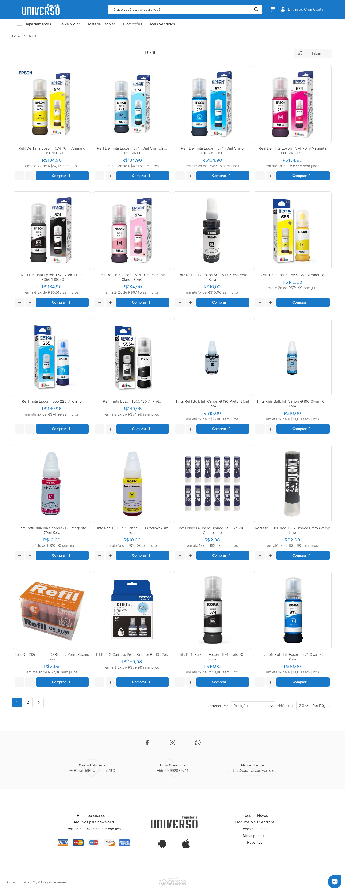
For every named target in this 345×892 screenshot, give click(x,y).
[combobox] (184, 9)
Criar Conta (313, 9)
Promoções (132, 24)
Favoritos (254, 842)
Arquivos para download (94, 822)
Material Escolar (101, 24)
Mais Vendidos (162, 24)
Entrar (293, 9)
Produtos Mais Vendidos (255, 822)
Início (16, 36)
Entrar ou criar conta (93, 815)
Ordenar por (218, 705)
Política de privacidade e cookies (94, 828)
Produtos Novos (255, 815)
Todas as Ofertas (254, 828)
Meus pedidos (254, 835)
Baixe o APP (69, 24)
